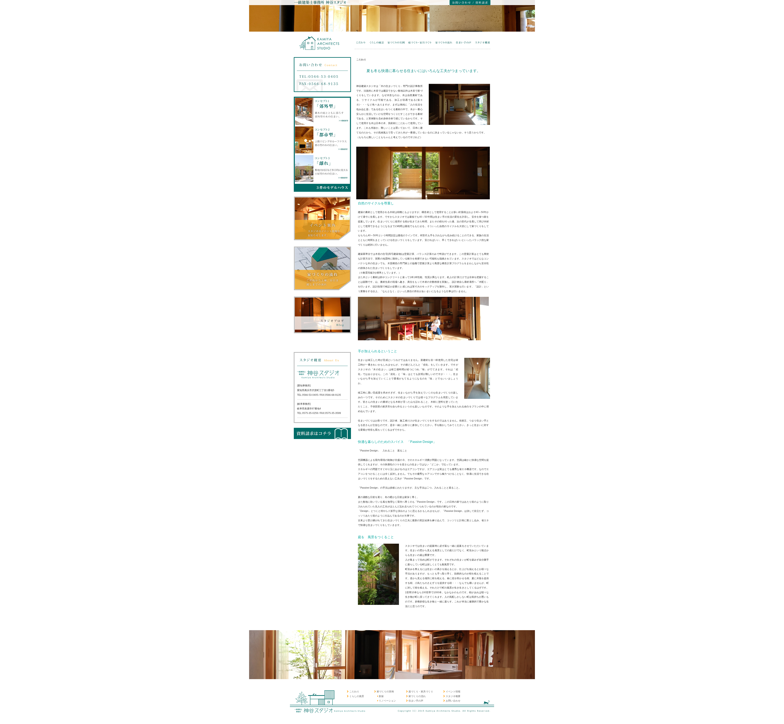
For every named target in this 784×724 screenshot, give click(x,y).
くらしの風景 (356, 696)
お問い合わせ (453, 700)
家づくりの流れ (417, 696)
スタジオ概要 (453, 696)
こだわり (354, 691)
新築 (381, 696)
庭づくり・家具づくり (421, 691)
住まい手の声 (416, 700)
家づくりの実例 (385, 691)
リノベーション (387, 700)
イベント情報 (453, 691)
